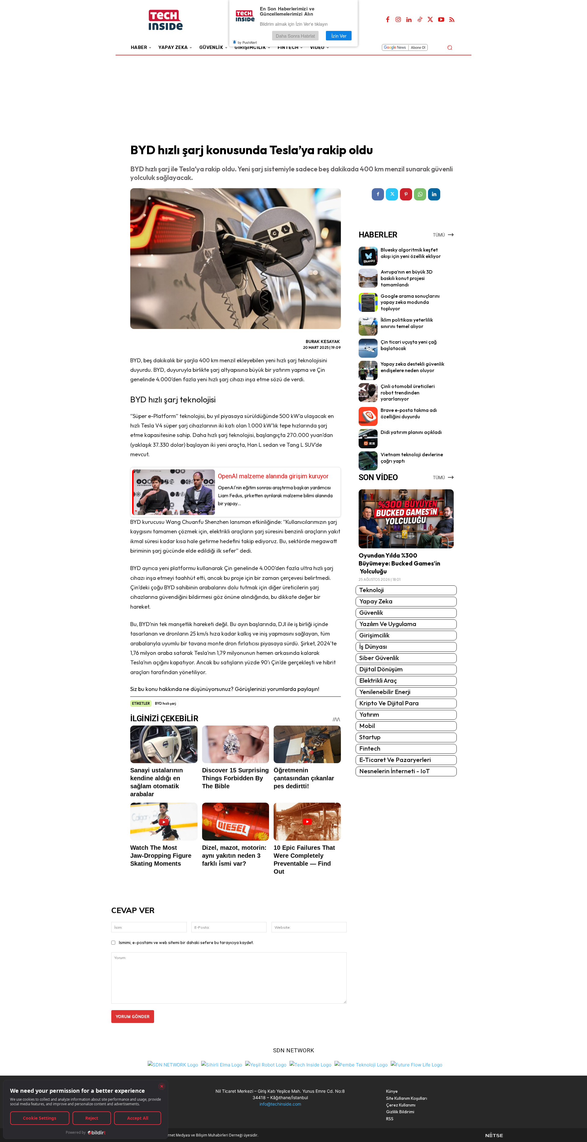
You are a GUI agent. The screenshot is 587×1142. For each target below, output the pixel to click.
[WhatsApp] (420, 194)
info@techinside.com (280, 1104)
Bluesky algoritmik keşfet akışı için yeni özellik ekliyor (411, 253)
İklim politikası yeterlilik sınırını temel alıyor (407, 323)
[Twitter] (430, 20)
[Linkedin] (409, 20)
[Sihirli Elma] (221, 1064)
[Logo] (174, 20)
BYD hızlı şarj (165, 703)
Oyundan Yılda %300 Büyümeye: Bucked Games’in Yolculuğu (399, 563)
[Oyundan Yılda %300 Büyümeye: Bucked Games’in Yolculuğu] (406, 518)
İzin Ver (338, 35)
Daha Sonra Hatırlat (295, 35)
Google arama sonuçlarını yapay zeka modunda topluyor (410, 302)
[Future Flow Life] (416, 1064)
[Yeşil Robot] (265, 1064)
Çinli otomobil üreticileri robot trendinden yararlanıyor (408, 392)
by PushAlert (247, 42)
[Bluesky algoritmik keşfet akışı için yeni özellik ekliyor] (368, 256)
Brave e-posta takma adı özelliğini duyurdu (409, 413)
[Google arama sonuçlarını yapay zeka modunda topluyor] (368, 302)
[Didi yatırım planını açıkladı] (368, 438)
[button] (449, 47)
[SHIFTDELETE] (173, 1064)
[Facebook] (388, 20)
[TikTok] (420, 20)
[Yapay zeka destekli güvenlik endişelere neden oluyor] (368, 370)
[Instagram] (398, 20)
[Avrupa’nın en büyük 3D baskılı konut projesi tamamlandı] (368, 278)
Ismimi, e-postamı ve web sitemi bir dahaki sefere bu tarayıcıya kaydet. (186, 942)
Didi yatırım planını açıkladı (411, 432)
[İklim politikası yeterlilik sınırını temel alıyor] (368, 326)
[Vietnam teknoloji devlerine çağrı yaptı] (368, 460)
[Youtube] (441, 20)
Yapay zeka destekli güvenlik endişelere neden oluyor (412, 367)
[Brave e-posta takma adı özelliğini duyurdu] (368, 416)
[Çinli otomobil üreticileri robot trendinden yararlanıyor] (368, 392)
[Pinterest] (406, 194)
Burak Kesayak (323, 341)
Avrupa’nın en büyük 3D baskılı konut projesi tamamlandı (407, 278)
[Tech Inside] (310, 1064)
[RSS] (452, 20)
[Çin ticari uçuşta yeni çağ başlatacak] (368, 348)
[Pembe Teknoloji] (361, 1064)
